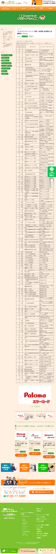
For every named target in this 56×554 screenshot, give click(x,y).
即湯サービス (40, 508)
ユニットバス (25, 530)
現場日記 (39, 529)
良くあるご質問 (40, 521)
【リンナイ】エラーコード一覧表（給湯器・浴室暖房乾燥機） (21, 443)
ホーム (21, 508)
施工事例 (39, 511)
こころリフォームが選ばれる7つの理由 (27, 513)
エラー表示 (25, 36)
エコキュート (25, 521)
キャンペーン (6, 63)
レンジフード (25, 526)
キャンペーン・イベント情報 (42, 514)
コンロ (23, 525)
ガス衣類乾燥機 (25, 531)
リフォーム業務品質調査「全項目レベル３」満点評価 (7, 33)
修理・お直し (25, 535)
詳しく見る (21, 455)
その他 (4, 73)
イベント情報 (6, 65)
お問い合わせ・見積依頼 (42, 533)
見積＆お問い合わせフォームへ (42, 492)
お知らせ (5, 57)
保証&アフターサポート (42, 519)
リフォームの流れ (41, 516)
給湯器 (23, 520)
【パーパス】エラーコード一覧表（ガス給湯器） (41, 416)
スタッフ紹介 (40, 527)
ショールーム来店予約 (42, 535)
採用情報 (39, 537)
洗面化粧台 (24, 523)
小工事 (23, 533)
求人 (4, 71)
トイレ (23, 518)
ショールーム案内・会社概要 (42, 525)
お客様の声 (39, 531)
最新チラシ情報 (7, 55)
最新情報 (5, 60)
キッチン (24, 528)
